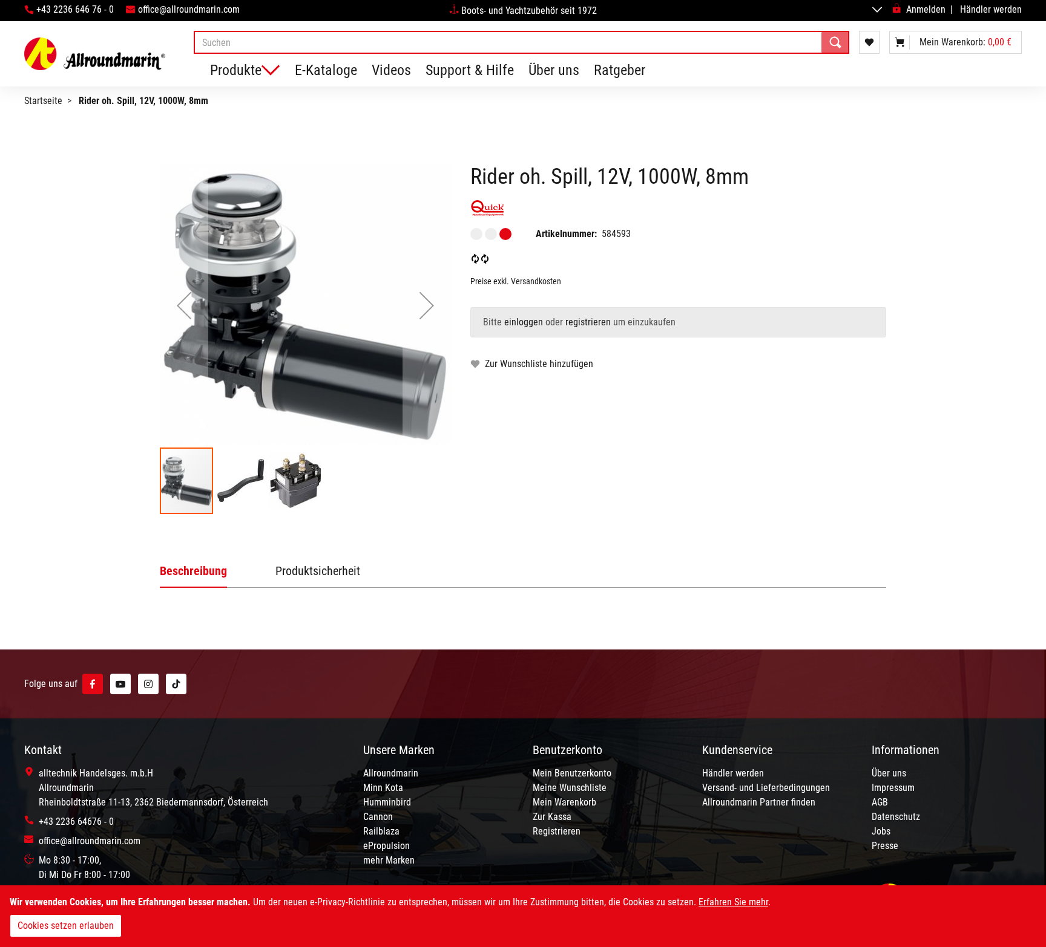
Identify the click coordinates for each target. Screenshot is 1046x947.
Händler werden (991, 9)
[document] (523, 916)
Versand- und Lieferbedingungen (766, 787)
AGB (880, 802)
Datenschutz (896, 816)
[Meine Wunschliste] (869, 42)
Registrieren (557, 831)
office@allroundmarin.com (189, 9)
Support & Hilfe (470, 70)
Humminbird (387, 802)
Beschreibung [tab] (193, 571)
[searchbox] (521, 42)
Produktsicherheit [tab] (317, 571)
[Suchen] (835, 42)
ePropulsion (386, 845)
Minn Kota (383, 787)
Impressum (893, 787)
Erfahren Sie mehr (733, 902)
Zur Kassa (552, 816)
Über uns (553, 70)
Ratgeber (619, 70)
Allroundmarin (390, 773)
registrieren (588, 322)
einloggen (523, 322)
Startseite (43, 100)
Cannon (378, 816)
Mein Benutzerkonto (572, 773)
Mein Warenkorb (564, 802)
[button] (184, 305)
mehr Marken (389, 860)
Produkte (236, 70)
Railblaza (381, 831)
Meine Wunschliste (570, 787)
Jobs (881, 831)
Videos (391, 70)
